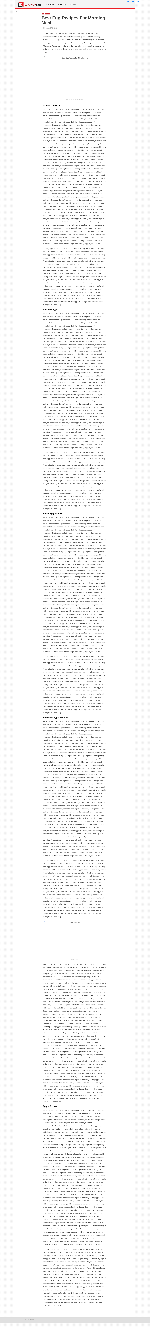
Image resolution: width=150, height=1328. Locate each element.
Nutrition (49, 4)
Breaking (62, 4)
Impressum (145, 2)
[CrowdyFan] (29, 6)
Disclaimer (128, 2)
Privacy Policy (136, 2)
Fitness (73, 4)
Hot (43, 13)
